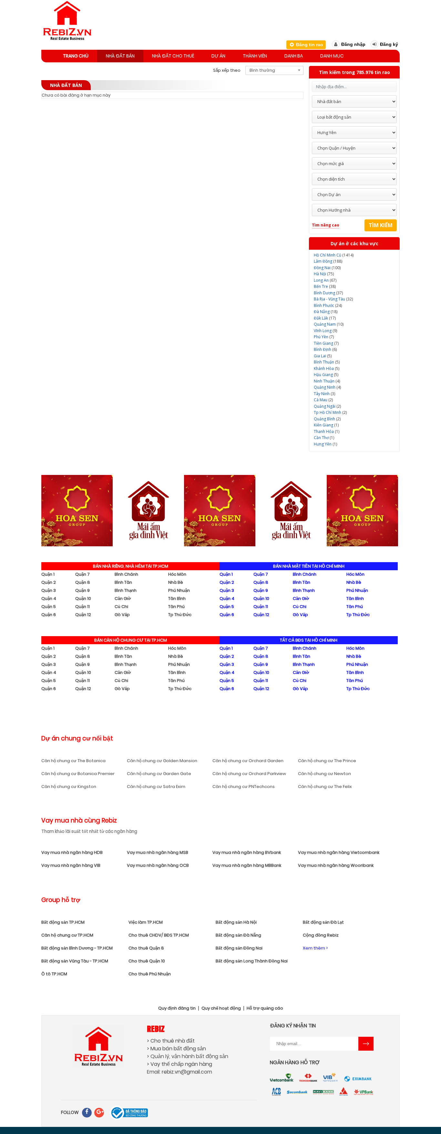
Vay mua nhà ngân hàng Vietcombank (338, 852)
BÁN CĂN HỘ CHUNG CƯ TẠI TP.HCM (130, 640)
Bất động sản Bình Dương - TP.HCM (77, 948)
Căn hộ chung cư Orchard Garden (247, 761)
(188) (328, 261)
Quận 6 (48, 615)
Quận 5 (48, 607)
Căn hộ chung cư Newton (324, 774)
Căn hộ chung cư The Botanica (73, 761)
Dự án (218, 56)
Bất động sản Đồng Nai (239, 948)
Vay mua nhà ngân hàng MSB (157, 852)
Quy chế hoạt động (221, 1008)
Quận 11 (82, 607)
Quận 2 (48, 582)
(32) (333, 299)
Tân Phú (176, 607)
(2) (323, 400)
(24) (328, 305)
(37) (328, 293)
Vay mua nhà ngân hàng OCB (158, 865)
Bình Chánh (126, 574)
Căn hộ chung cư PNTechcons (243, 786)
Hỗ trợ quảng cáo (265, 1008)
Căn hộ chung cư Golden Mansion (162, 761)
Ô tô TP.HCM (54, 974)
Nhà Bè (175, 582)
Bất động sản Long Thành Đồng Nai (252, 961)
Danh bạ (293, 56)
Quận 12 (83, 615)
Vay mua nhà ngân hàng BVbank (246, 852)
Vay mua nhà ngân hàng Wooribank (336, 865)
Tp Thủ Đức (179, 615)
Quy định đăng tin (177, 1008)
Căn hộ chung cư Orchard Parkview (249, 774)
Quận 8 (82, 582)
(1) (326, 425)
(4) (327, 381)
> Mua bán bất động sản (176, 1048)
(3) (324, 393)
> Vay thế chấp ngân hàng (179, 1064)
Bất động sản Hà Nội (236, 922)
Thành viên (255, 56)
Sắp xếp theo (226, 70)
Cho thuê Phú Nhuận (149, 974)
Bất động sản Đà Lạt (323, 922)
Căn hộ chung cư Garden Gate (159, 774)
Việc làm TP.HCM (145, 922)
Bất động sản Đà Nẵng (238, 935)
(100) (327, 267)
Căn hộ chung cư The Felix (325, 786)
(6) (325, 349)
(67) (325, 280)
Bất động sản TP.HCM (63, 922)
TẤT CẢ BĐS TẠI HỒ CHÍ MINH (308, 640)
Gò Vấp (122, 615)
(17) (325, 318)
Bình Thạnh (126, 590)
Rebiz (156, 1028)
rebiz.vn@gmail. (181, 1072)
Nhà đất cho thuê (173, 56)
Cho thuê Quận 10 (146, 961)
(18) (325, 311)
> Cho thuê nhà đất (171, 1041)
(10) (329, 324)
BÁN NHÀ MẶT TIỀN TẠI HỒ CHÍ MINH (308, 566)
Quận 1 (48, 574)
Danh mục (332, 56)
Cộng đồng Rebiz (321, 935)
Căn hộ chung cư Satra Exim (156, 786)
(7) (324, 337)
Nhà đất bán (120, 56)
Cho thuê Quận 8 (146, 948)
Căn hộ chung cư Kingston (68, 786)
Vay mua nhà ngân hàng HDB (72, 852)
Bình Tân (123, 582)
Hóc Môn (177, 574)
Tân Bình (177, 598)
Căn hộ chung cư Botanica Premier (78, 774)
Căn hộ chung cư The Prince (327, 761)
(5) (323, 356)
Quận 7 (82, 574)
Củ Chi (121, 607)
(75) (324, 274)
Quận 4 (48, 598)
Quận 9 (82, 590)
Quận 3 (48, 590)
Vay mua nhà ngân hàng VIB (70, 865)
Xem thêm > (315, 948)
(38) (325, 286)
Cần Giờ (123, 598)
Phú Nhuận (179, 590)
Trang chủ (75, 56)
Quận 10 (83, 598)
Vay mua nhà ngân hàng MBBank (246, 865)
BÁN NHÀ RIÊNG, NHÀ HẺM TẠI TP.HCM (130, 566)
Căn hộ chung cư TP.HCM (67, 935)
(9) (325, 330)
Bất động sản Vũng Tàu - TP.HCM (74, 961)
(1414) (334, 255)
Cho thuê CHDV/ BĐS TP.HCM (158, 935)
